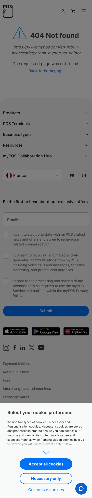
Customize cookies (46, 489)
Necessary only (46, 478)
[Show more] (45, 451)
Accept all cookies (46, 464)
